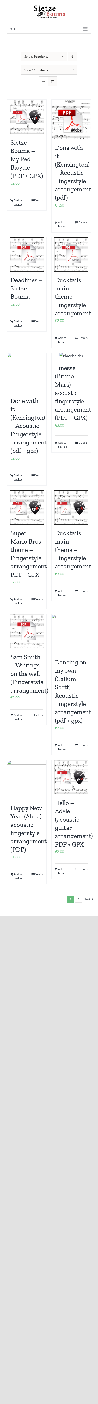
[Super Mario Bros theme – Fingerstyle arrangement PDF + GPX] (26, 507)
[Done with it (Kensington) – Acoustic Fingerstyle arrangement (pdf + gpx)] (26, 372)
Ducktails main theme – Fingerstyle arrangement (73, 296)
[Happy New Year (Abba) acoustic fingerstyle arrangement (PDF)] (26, 780)
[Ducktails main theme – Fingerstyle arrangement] (71, 254)
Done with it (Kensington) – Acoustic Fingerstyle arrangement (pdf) (73, 172)
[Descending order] (72, 56)
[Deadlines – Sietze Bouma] (26, 254)
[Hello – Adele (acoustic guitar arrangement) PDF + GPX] (71, 777)
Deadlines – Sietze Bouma (26, 288)
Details (38, 200)
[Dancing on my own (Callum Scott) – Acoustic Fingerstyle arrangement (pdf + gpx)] (71, 634)
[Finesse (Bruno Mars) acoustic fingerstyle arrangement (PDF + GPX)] (71, 356)
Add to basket (18, 203)
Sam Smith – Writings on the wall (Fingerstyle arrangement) (29, 673)
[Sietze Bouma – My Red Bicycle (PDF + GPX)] (26, 117)
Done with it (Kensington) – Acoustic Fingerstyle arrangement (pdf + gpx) (28, 425)
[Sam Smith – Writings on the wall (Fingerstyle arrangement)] (26, 631)
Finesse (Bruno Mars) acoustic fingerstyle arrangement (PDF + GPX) (73, 392)
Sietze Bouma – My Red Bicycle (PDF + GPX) (26, 159)
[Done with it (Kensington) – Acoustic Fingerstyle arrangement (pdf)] (71, 119)
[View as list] (52, 81)
